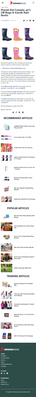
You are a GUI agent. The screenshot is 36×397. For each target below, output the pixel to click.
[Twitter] (24, 21)
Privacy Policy (5, 384)
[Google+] (33, 21)
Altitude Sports (5, 358)
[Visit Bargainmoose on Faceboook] (4, 373)
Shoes (6, 7)
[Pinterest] (30, 21)
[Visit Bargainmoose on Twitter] (1, 373)
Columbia (3, 366)
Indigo (2, 362)
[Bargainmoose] (18, 2)
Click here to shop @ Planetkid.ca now (14, 68)
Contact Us (4, 382)
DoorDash (3, 356)
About (2, 380)
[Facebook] (27, 21)
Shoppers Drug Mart (6, 364)
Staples (3, 360)
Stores (3, 354)
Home (2, 7)
